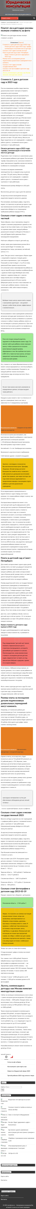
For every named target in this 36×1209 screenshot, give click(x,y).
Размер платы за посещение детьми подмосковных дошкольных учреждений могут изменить (17, 60)
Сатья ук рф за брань (14, 1062)
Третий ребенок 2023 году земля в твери (20, 1075)
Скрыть (21, 42)
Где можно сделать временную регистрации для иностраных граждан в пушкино (21, 1132)
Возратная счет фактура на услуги (19, 1099)
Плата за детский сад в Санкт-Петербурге (15, 52)
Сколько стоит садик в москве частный (15, 50)
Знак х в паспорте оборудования (18, 1114)
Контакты (4, 1180)
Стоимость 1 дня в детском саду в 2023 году (16, 44)
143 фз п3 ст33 (13, 1153)
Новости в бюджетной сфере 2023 (18, 1071)
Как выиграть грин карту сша (16, 1066)
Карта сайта (5, 1176)
